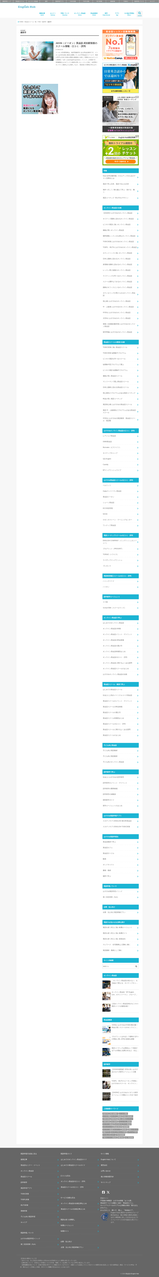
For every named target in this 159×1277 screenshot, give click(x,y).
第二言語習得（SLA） (111, 897)
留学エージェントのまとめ (112, 806)
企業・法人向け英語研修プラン (114, 912)
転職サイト (65, 1231)
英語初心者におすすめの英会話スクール (117, 404)
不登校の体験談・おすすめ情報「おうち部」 (116, 1200)
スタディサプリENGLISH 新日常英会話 (117, 821)
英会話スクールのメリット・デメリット (117, 701)
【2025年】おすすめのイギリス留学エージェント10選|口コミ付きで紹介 (125, 1094)
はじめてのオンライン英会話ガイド (74, 1159)
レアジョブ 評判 (132, 1132)
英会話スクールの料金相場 (112, 707)
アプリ (117, 14)
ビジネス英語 (123, 1113)
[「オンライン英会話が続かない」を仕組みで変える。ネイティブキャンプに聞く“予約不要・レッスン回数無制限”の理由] (106, 984)
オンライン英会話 (33, 1)
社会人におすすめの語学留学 (113, 777)
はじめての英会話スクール (112, 689)
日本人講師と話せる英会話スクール (116, 387)
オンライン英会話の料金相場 (113, 640)
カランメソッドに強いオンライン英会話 (117, 253)
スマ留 (105, 602)
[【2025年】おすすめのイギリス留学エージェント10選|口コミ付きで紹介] (106, 1096)
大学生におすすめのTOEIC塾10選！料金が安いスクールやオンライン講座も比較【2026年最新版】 (125, 1026)
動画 (104, 859)
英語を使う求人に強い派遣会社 (114, 939)
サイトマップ (106, 1182)
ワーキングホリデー (109, 1135)
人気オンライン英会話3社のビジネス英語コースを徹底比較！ (125, 1005)
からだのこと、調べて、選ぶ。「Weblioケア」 (117, 1210)
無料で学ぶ (107, 876)
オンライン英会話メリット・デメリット (117, 634)
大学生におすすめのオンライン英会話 (116, 318)
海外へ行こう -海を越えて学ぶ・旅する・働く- (119, 191)
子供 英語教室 (120, 1135)
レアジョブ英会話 (109, 436)
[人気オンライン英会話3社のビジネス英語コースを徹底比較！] (106, 1008)
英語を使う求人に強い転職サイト (115, 933)
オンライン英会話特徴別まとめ (114, 651)
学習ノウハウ (65, 14)
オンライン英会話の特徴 (112, 628)
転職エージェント (67, 1225)
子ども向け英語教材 (110, 750)
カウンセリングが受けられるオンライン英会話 (119, 294)
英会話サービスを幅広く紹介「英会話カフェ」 (117, 1203)
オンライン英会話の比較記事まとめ (74, 1203)
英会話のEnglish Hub (132, 1274)
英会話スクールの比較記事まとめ (73, 1209)
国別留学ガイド (108, 800)
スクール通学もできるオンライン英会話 (117, 281)
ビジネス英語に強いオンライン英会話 (116, 224)
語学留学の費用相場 (110, 788)
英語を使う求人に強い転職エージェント (117, 927)
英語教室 (126, 1127)
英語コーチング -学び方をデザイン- (116, 198)
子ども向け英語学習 (28, 1216)
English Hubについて (108, 1159)
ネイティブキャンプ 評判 (118, 1132)
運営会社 (104, 1165)
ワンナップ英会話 (109, 525)
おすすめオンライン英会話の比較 (115, 674)
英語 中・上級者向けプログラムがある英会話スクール (119, 411)
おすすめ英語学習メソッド (112, 891)
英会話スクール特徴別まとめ (113, 718)
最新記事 (42, 14)
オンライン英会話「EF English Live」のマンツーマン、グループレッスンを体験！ (124, 993)
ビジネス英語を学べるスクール (114, 359)
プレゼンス (107, 566)
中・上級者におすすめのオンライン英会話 (118, 307)
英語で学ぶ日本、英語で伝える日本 (116, 184)
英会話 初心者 (118, 1127)
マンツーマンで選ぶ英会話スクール (116, 381)
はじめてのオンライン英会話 (113, 623)
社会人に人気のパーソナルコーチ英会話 (117, 695)
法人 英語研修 (129, 1137)
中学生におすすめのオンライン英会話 (116, 312)
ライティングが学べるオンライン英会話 (117, 276)
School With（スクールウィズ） (114, 608)
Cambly (105, 464)
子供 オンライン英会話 (109, 1137)
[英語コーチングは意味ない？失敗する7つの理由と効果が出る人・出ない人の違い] (106, 1052)
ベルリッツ (107, 485)
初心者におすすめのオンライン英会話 (116, 301)
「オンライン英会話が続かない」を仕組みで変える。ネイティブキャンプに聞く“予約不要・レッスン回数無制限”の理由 (125, 982)
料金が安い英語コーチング (112, 399)
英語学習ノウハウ (139, 1)
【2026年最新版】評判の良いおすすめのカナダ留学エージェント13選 (125, 1070)
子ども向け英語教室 (110, 756)
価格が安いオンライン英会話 (113, 230)
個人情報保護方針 (107, 1177)
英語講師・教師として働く (112, 950)
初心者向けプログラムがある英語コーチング (119, 393)
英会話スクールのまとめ (112, 735)
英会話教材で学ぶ (109, 842)
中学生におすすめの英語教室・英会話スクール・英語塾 (119, 419)
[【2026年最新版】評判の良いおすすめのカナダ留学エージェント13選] (106, 1073)
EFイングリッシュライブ (112, 470)
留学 (46, 1)
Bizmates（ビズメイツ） (112, 447)
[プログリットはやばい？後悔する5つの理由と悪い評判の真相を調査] (106, 1040)
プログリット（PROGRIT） (113, 549)
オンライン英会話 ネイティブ (111, 1129)
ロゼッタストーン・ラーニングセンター (117, 520)
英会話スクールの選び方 (112, 712)
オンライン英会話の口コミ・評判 (115, 657)
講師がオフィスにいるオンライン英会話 (117, 287)
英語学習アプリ (59, 1)
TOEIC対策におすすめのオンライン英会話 (118, 241)
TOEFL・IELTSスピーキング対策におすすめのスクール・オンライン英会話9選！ (125, 1082)
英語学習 (105, 1113)
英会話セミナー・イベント (30, 1165)
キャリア (152, 1)
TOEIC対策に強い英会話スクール (115, 347)
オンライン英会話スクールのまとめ (116, 668)
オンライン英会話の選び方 (112, 646)
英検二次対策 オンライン (125, 1119)
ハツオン (106, 587)
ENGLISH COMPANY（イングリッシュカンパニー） (120, 542)
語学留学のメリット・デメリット (115, 783)
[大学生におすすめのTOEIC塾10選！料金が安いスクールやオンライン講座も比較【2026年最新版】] (106, 1029)
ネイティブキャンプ (110, 453)
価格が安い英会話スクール (112, 376)
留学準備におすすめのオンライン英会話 (117, 332)
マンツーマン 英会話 (125, 1121)
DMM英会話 (107, 441)
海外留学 (124, 1129)
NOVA (105, 514)
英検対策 (112, 1)
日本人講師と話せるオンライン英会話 (116, 259)
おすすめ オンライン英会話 (123, 1124)
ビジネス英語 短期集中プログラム (115, 370)
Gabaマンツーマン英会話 (112, 491)
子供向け (125, 1)
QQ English (107, 459)
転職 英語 (120, 1137)
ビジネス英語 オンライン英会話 (112, 1116)
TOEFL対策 (86, 1)
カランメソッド (107, 1127)
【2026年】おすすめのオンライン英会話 (117, 213)
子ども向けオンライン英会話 (113, 762)
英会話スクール (20, 1)
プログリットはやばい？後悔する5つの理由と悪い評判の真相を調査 (125, 1038)
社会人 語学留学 (127, 1116)
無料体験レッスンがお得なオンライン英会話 (119, 236)
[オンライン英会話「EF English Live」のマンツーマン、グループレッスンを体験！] (106, 996)
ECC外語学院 (108, 508)
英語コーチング (133, 1129)
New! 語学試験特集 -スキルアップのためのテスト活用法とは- (119, 177)
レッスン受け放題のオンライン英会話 (116, 270)
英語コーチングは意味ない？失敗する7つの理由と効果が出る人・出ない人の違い (125, 1049)
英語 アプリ (106, 1132)
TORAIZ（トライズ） (111, 554)
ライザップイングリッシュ (112, 560)
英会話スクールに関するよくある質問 (116, 729)
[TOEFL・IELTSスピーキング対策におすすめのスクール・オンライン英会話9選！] (106, 1085)
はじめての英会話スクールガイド (73, 1165)
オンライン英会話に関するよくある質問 (117, 663)
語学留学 (24, 1182)
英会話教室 (94, 14)
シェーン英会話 (108, 502)
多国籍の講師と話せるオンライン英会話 (117, 264)
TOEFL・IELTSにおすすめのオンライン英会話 (120, 247)
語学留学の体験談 (109, 794)
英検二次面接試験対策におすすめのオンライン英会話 (119, 325)
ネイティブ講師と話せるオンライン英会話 (118, 219)
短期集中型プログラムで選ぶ (113, 364)
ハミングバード (108, 581)
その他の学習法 (129, 14)
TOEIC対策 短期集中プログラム (114, 353)
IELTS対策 (99, 1)
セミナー (53, 14)
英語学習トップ (6, 1)
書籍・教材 (107, 870)
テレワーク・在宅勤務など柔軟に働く (116, 944)
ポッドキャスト (108, 865)
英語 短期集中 (114, 1113)
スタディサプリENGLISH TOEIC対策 (116, 826)
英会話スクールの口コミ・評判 (114, 724)
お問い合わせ (106, 1171)
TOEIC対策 (73, 1)
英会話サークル (108, 853)
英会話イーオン (108, 497)
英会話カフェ (108, 847)
